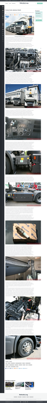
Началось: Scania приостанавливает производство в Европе (8, 388)
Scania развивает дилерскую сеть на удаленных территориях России (29, 388)
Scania (9, 363)
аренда (24, 363)
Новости (6, 3)
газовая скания (28, 363)
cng (6, 363)
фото (17, 366)
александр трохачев (18, 363)
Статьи (10, 3)
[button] (33, 380)
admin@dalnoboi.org (14, 0)
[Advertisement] (19, 374)
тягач (9, 366)
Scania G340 (12, 363)
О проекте (6, 0)
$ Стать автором (41, 0)
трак (6, 366)
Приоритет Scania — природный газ (18, 388)
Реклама (10, 0)
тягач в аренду (13, 366)
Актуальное (13, 3)
